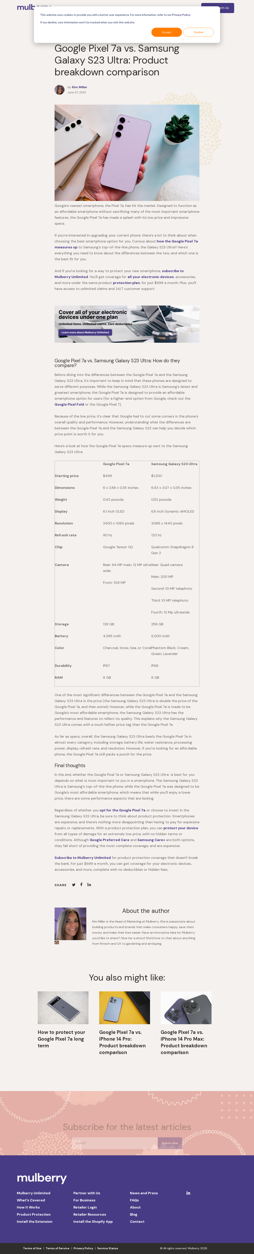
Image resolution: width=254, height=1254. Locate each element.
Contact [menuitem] (137, 1221)
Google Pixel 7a (132, 810)
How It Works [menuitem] (28, 1207)
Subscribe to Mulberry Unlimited (83, 857)
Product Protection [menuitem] (34, 1214)
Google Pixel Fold (69, 404)
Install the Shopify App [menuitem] (93, 1221)
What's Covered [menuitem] (31, 1200)
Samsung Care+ (151, 840)
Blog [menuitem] (133, 1214)
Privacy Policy (181, 14)
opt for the (109, 810)
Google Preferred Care (109, 840)
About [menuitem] (135, 1207)
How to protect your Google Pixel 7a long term (61, 1039)
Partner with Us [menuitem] (86, 1193)
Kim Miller (79, 87)
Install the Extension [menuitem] (34, 1221)
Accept (166, 32)
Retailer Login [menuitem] (85, 1207)
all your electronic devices (151, 276)
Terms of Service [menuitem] (57, 1248)
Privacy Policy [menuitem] (83, 1248)
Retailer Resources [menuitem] (89, 1214)
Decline (198, 32)
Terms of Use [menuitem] (32, 1248)
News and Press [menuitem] (144, 1193)
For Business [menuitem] (84, 1200)
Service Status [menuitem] (107, 1248)
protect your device (181, 828)
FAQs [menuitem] (134, 1200)
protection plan (126, 282)
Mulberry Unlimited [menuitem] (33, 1193)
